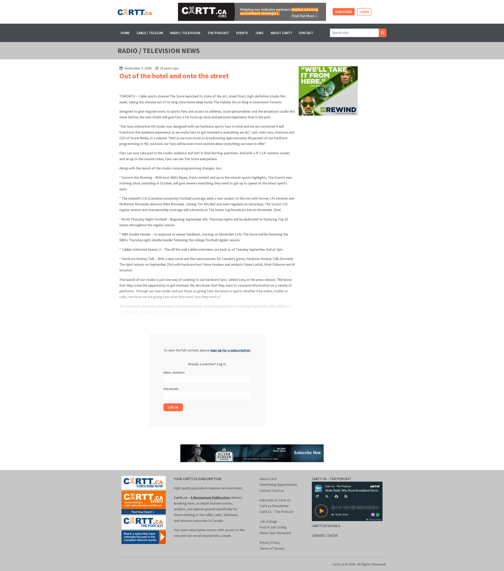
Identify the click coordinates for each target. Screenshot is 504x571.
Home (125, 33)
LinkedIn (318, 535)
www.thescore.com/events (179, 312)
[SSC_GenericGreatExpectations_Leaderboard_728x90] (252, 453)
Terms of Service (271, 548)
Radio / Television (185, 33)
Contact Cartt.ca (271, 490)
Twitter (332, 535)
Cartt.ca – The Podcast (276, 511)
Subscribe (343, 11)
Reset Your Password (275, 533)
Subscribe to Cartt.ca (274, 500)
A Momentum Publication (210, 497)
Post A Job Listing (272, 527)
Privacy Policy (269, 542)
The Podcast (218, 33)
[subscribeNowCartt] (143, 482)
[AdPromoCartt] (143, 537)
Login (364, 11)
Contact (306, 33)
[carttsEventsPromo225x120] (143, 502)
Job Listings (268, 521)
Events (242, 33)
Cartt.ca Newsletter (274, 506)
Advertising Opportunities (278, 484)
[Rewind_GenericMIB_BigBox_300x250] (328, 90)
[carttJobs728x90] (252, 12)
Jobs (259, 33)
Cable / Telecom (150, 33)
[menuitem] (125, 33)
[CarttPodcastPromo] (143, 522)
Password (171, 389)
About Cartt (281, 33)
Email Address (174, 372)
